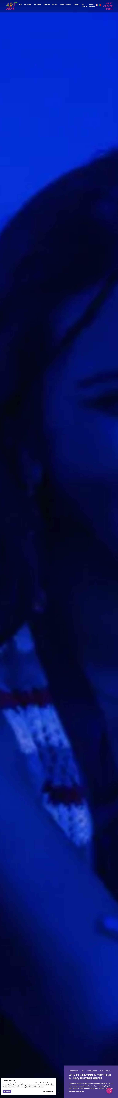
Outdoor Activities (65, 4)
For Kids (54, 4)
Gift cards (47, 4)
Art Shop (76, 4)
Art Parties (37, 4)
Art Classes (27, 4)
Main (20, 4)
